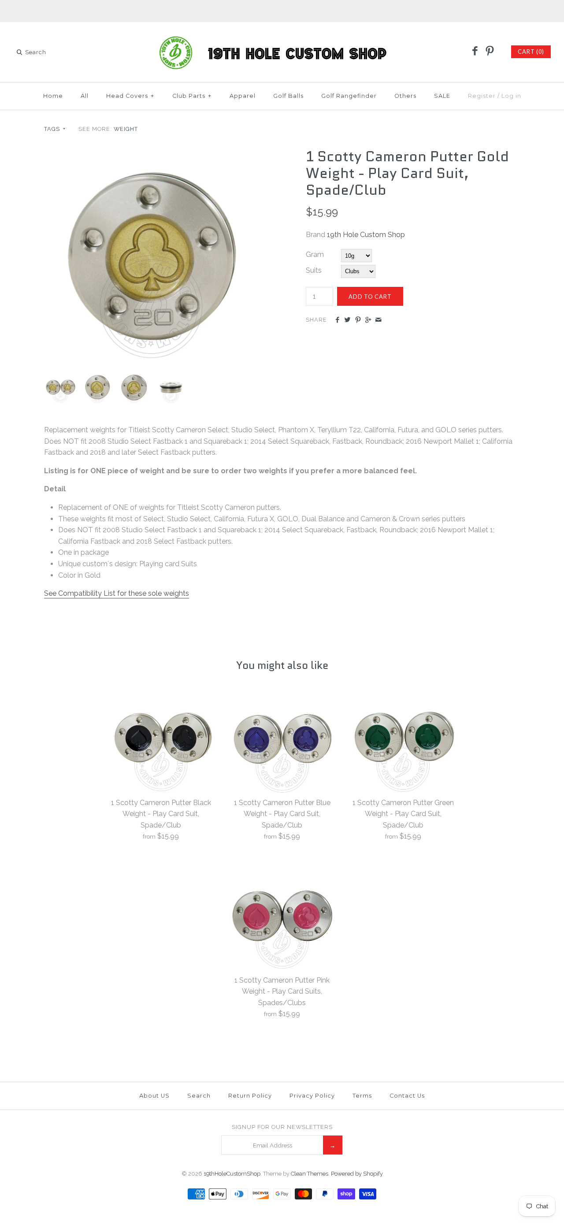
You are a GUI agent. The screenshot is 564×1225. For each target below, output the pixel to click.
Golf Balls (288, 96)
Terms (362, 1095)
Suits (314, 270)
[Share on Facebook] (337, 320)
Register (482, 96)
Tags (55, 129)
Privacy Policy (312, 1095)
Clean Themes (309, 1173)
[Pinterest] (489, 51)
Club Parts (192, 96)
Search (199, 1095)
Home (53, 96)
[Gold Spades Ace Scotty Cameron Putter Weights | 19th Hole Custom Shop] (96, 376)
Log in (511, 96)
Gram (315, 254)
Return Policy (250, 1095)
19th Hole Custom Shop (366, 234)
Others (405, 96)
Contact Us (407, 1095)
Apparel (243, 96)
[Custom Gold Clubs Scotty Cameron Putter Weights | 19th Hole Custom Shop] (151, 153)
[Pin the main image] (358, 320)
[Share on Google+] (368, 320)
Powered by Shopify (357, 1173)
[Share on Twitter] (347, 320)
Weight (126, 129)
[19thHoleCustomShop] (282, 36)
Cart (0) (531, 51)
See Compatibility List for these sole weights (116, 593)
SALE (442, 96)
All (85, 96)
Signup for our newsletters (282, 1127)
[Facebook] (475, 51)
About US (154, 1095)
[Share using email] (378, 320)
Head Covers (130, 96)
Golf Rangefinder (349, 96)
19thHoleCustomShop (232, 1173)
